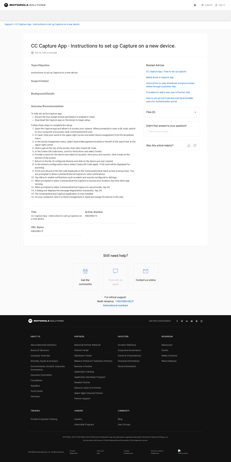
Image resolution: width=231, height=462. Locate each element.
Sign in (222, 5)
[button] (195, 112)
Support (208, 5)
